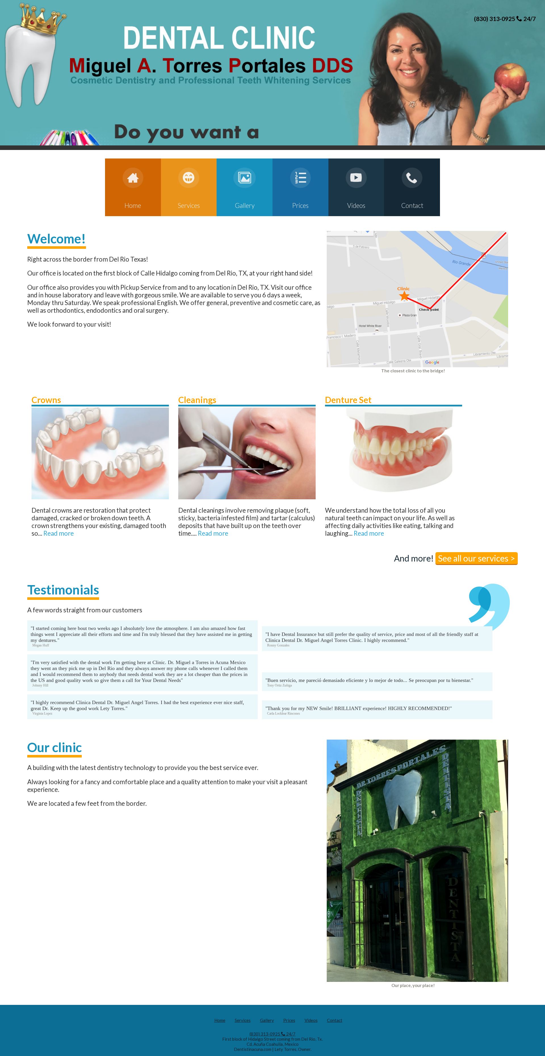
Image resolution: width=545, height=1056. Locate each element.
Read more (58, 533)
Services (243, 1020)
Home (219, 1020)
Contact (334, 1020)
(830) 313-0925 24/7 (505, 18)
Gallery (267, 1020)
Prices (289, 1020)
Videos (311, 1020)
